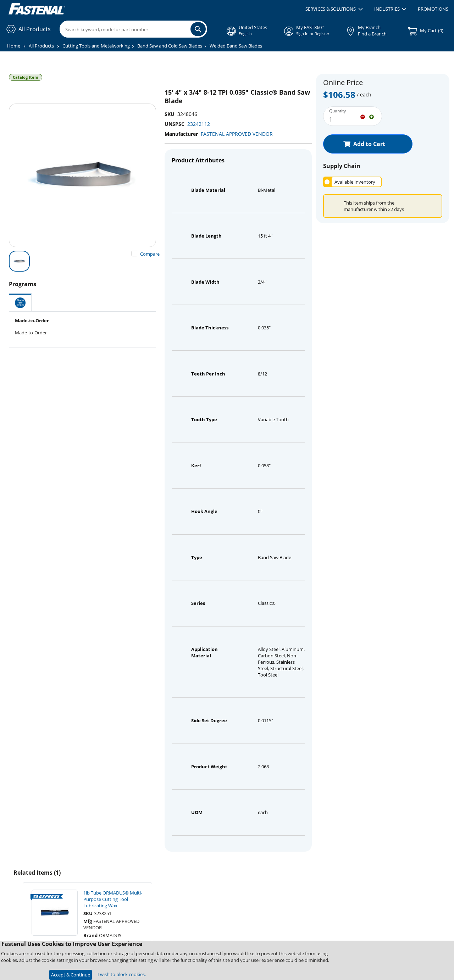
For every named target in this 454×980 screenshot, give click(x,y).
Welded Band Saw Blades (236, 46)
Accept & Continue (70, 974)
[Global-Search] (198, 29)
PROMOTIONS (433, 9)
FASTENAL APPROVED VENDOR (237, 133)
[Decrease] (362, 116)
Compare (150, 254)
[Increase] (371, 116)
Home (13, 46)
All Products (41, 46)
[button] (334, 9)
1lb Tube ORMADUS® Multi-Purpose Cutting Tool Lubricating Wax (112, 899)
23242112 (198, 124)
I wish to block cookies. (122, 974)
